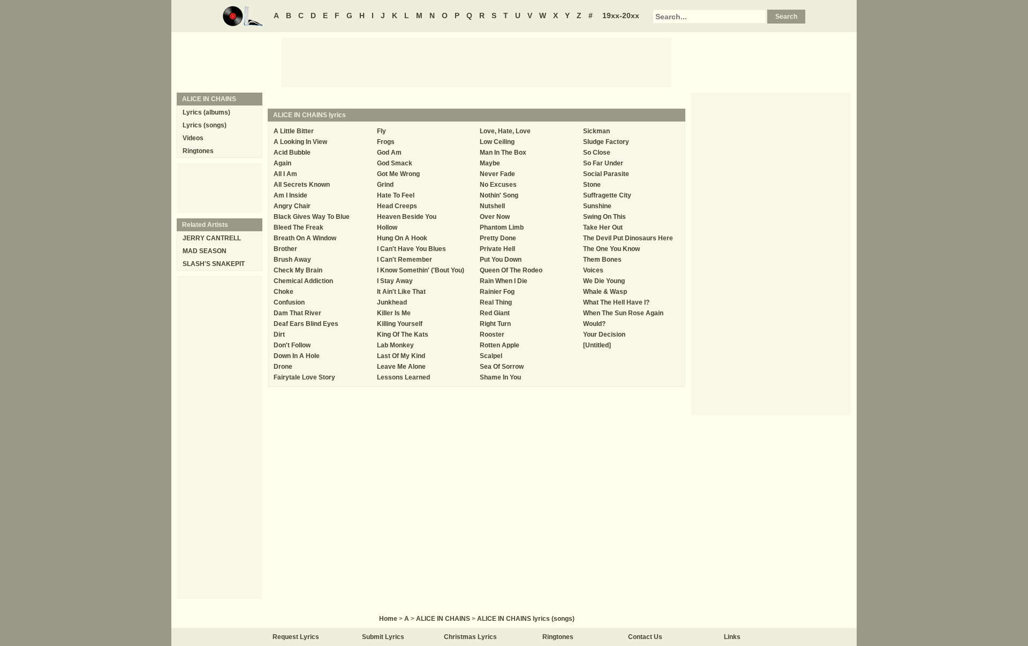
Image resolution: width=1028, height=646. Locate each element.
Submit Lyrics (383, 637)
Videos (193, 138)
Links (732, 637)
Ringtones (198, 151)
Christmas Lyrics (470, 637)
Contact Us (645, 637)
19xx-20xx (620, 15)
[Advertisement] (476, 61)
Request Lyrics (296, 637)
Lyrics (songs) (204, 125)
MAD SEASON (204, 251)
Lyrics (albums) (206, 112)
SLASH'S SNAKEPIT (214, 264)
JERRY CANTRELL (212, 238)
